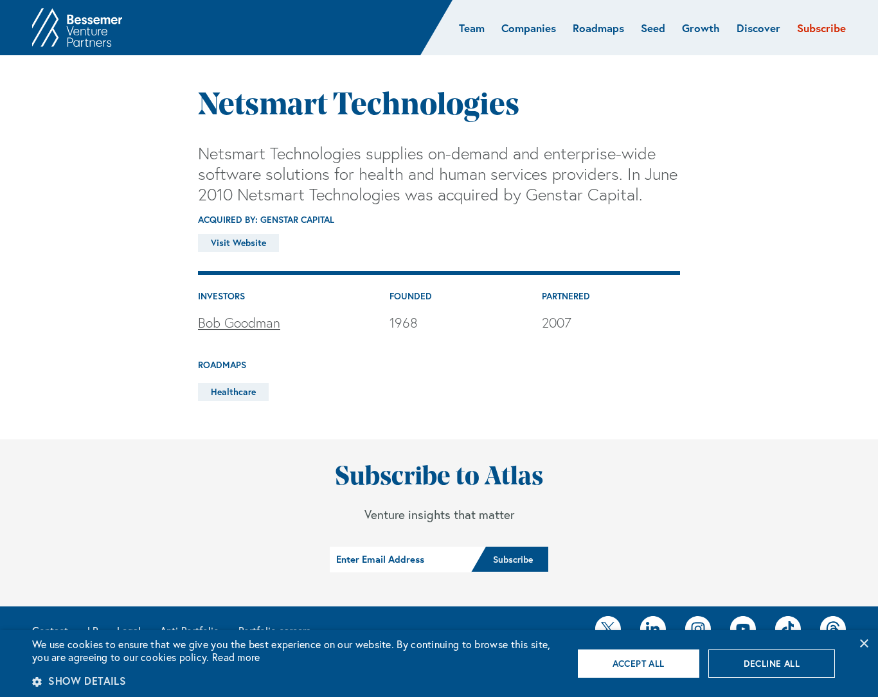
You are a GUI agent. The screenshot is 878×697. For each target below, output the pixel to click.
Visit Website (238, 243)
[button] (294, 680)
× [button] (863, 644)
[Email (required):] (400, 559)
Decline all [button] (772, 663)
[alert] (439, 663)
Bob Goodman (239, 323)
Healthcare (233, 392)
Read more (236, 657)
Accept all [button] (639, 663)
